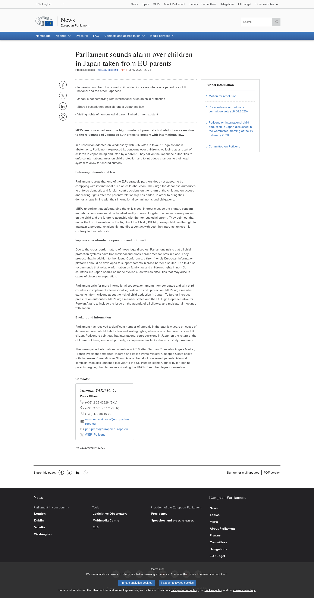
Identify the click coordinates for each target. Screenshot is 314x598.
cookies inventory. (244, 590)
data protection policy (184, 590)
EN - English (43, 4)
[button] (266, 4)
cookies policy (213, 590)
